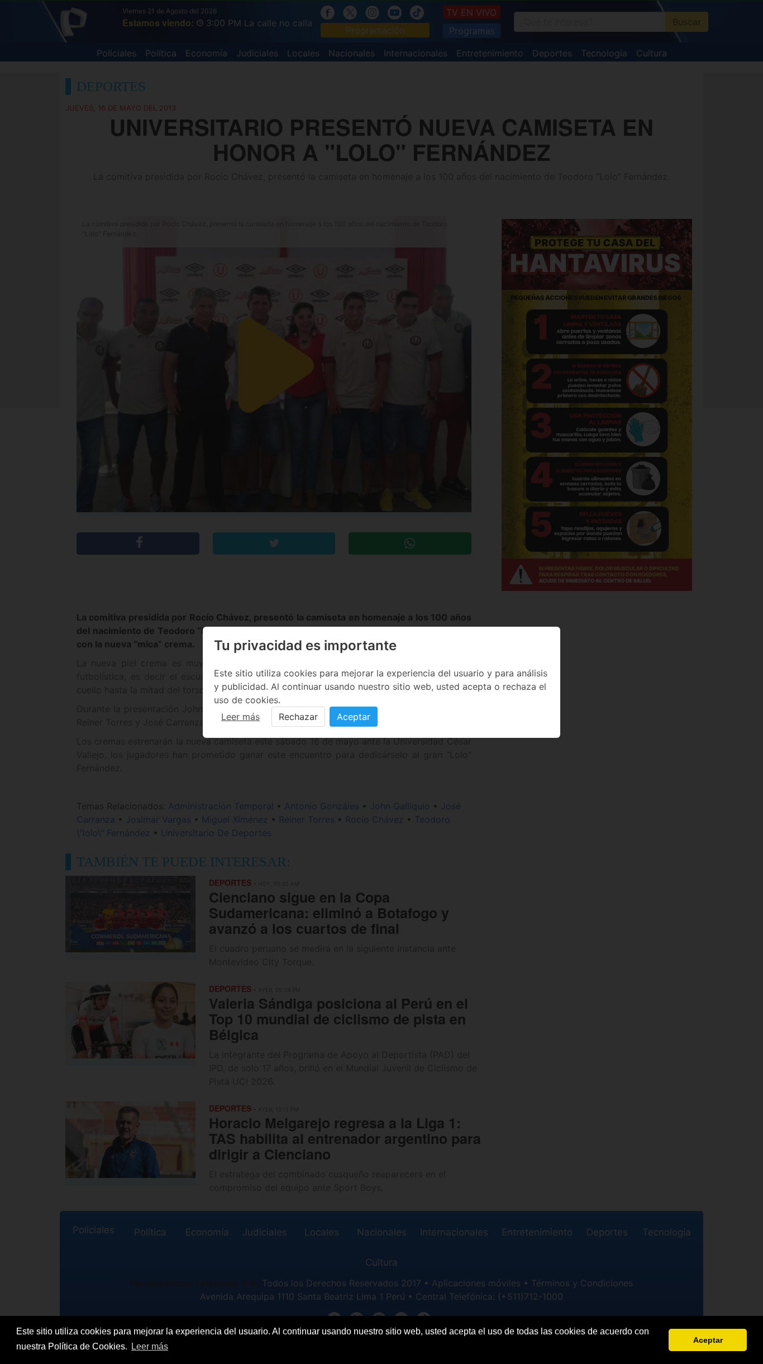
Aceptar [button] (708, 1340)
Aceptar (353, 716)
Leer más (240, 716)
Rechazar (298, 716)
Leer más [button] (149, 1346)
